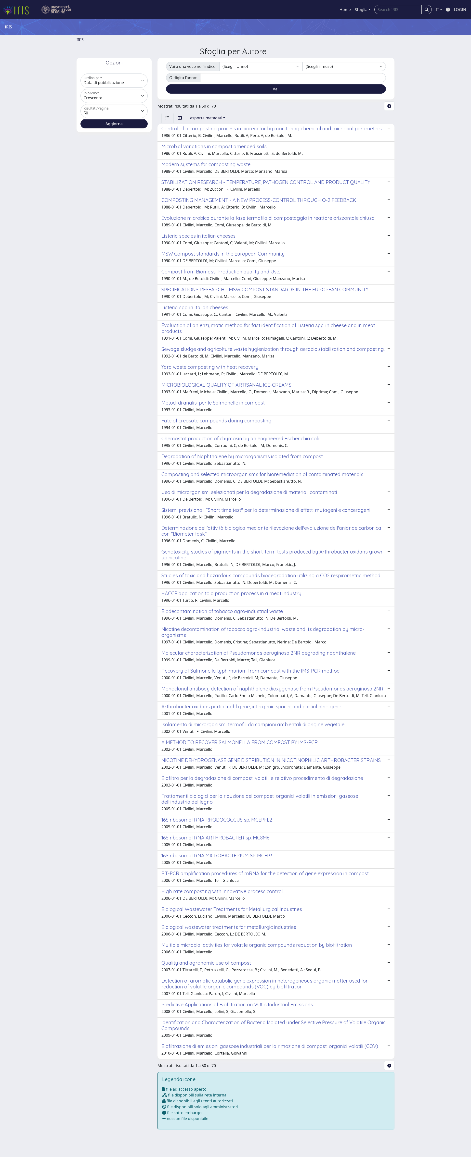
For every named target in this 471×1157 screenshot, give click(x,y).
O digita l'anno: (183, 77)
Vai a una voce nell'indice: (192, 66)
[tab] (167, 118)
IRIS (80, 39)
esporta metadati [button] (206, 118)
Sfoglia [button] (361, 9)
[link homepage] (18, 9)
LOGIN (460, 9)
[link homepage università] (56, 9)
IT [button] (437, 9)
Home (345, 9)
